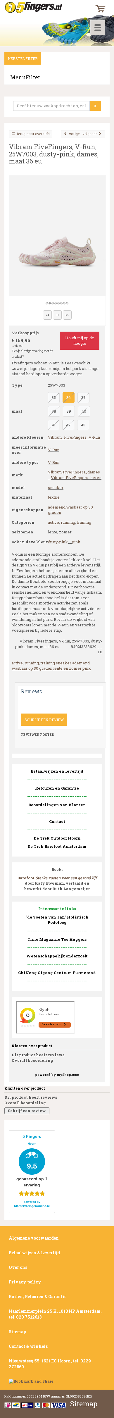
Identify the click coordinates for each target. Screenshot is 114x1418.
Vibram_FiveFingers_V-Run (74, 437)
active (53, 522)
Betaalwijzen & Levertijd (34, 1252)
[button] (47, 315)
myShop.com (68, 1075)
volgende (89, 133)
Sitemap (17, 1331)
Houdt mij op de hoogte (79, 340)
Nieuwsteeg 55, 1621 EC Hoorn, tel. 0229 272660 (50, 1363)
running (68, 522)
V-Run (53, 449)
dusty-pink (58, 542)
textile (54, 497)
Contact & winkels (28, 1346)
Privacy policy (25, 1282)
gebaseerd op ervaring (31, 1160)
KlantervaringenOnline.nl (32, 1205)
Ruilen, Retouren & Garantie (37, 1296)
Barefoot (57, 878)
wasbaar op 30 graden (32, 668)
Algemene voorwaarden (34, 1238)
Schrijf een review (44, 719)
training (84, 522)
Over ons (18, 1267)
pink (76, 542)
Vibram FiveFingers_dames (74, 472)
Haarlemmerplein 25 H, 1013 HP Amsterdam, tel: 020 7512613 (55, 1314)
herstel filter (23, 58)
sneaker (55, 487)
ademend (56, 507)
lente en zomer (67, 668)
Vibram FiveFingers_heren (76, 477)
